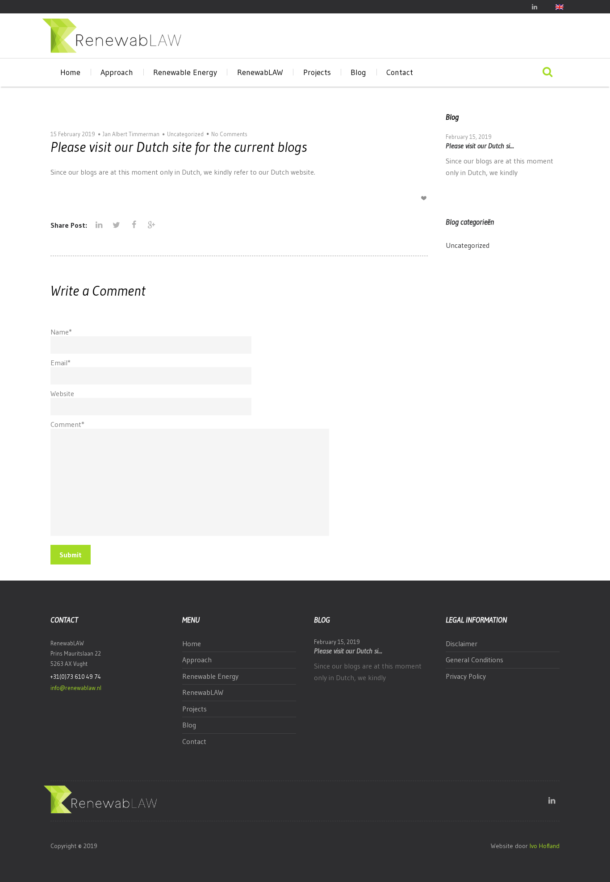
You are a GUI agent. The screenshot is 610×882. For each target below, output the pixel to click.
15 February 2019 (72, 134)
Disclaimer (461, 643)
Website (62, 393)
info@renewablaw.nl (75, 687)
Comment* (67, 424)
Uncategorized (185, 134)
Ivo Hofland (545, 846)
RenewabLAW (260, 72)
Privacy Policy (466, 676)
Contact (399, 72)
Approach (116, 72)
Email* (60, 362)
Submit (70, 554)
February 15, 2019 (469, 136)
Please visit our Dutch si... (480, 145)
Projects (317, 72)
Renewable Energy (185, 72)
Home (70, 72)
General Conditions (474, 659)
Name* (61, 331)
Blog (358, 72)
